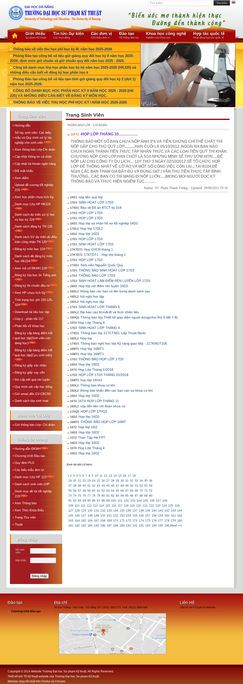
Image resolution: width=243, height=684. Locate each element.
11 (101, 475)
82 (112, 495)
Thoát (19, 524)
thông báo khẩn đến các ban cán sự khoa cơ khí (116, 390)
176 (154, 520)
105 (145, 500)
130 (90, 510)
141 (160, 510)
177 (160, 520)
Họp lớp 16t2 (88, 427)
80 (103, 495)
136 (128, 510)
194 (154, 525)
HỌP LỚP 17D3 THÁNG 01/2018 (103, 375)
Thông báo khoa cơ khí (97, 385)
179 (173, 520)
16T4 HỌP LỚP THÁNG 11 (98, 401)
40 (84, 485)
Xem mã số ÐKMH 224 (31, 268)
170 (115, 520)
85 (127, 495)
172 (128, 520)
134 (115, 510)
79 (98, 495)
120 (139, 505)
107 (158, 500)
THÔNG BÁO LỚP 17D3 (97, 275)
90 (150, 495)
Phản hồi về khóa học (30, 326)
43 (98, 485)
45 (108, 485)
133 (109, 510)
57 (79, 490)
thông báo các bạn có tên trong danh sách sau (115, 291)
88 (141, 495)
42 (93, 485)
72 (150, 490)
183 (83, 525)
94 (84, 500)
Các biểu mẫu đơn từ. (30, 470)
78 (93, 495)
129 (83, 510)
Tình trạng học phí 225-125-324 (34, 302)
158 (154, 515)
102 (126, 500)
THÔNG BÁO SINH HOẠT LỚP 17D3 (106, 270)
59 (89, 490)
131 (96, 510)
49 (127, 485)
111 (83, 505)
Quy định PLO (24, 463)
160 (167, 515)
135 (122, 510)
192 (141, 525)
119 (132, 505)
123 (158, 505)
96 (93, 500)
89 (146, 495)
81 (108, 495)
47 (117, 485)
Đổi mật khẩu (24, 171)
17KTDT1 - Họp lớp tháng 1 (105, 254)
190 (128, 525)
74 (74, 495)
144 (180, 510)
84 (122, 495)
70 (141, 490)
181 (71, 525)
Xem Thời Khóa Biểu (29, 510)
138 (141, 510)
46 (112, 485)
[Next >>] (176, 525)
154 (128, 515)
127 (71, 510)
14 (115, 475)
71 (146, 490)
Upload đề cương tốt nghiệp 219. (34, 187)
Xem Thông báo (26, 503)
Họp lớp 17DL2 (91, 228)
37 (70, 485)
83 (117, 495)
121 (145, 505)
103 (133, 500)
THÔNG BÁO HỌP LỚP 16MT (103, 422)
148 (90, 515)
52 (141, 485)
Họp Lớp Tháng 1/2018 (95, 369)
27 (108, 480)
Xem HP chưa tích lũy (30, 292)
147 (83, 515)
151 (109, 515)
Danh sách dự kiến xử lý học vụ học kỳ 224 (35, 217)
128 (77, 510)
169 (109, 520)
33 (136, 480)
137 (135, 510)
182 (77, 525)
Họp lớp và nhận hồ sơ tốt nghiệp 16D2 (108, 223)
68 (131, 490)
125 (171, 505)
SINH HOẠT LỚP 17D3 (96, 202)
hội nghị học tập (92, 296)
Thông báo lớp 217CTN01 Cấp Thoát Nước (113, 333)
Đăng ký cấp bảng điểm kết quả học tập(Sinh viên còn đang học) (33, 338)
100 (113, 500)
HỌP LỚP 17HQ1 (94, 411)
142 (167, 510)
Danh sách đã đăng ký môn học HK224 (33, 258)
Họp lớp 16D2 (89, 234)
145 (71, 515)
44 (103, 485)
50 (131, 485)
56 (74, 490)
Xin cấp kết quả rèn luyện (32, 379)
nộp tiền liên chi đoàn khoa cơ (102, 406)
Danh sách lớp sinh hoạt (31, 401)
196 (167, 525)
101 (120, 500)
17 (129, 475)
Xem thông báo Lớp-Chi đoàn (35, 149)
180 (180, 520)
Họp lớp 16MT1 (92, 349)
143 (173, 510)
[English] (233, 2)
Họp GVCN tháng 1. (99, 249)
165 (83, 520)
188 (115, 525)
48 (122, 485)
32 (131, 480)
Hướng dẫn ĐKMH (27, 449)
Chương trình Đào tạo (30, 456)
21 (79, 480)
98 (103, 500)
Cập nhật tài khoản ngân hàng (35, 164)
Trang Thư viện (25, 517)
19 (70, 480)
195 (160, 525)
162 (180, 515)
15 (119, 475)
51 (136, 485)
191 (135, 525)
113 (95, 505)
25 (98, 480)
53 (146, 485)
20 (74, 480)
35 (146, 480)
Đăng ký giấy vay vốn (30, 372)
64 (112, 490)
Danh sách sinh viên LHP (32, 484)
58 (84, 490)
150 (103, 515)
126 (177, 505)
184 (90, 525)
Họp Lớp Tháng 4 (91, 322)
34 (141, 480)
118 (126, 505)
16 (124, 475)
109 (71, 505)
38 (74, 485)
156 (141, 515)
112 (89, 505)
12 (105, 475)
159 (160, 515)
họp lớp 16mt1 (91, 380)
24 (93, 480)
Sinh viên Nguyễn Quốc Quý (101, 265)
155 (135, 515)
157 (148, 515)
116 (114, 505)
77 (89, 495)
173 (135, 520)
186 (103, 525)
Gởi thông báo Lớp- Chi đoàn (35, 425)
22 (84, 480)
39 (79, 485)
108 (165, 500)
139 (148, 510)
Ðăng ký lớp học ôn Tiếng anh (35, 275)
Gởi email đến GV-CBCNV (33, 394)
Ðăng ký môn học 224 (30, 249)
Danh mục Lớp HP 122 (30, 477)
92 (74, 500)
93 (79, 500)
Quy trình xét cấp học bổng (33, 387)
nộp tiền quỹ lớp (91, 197)
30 (122, 480)
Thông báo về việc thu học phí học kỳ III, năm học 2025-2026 (62, 49)
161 (173, 515)
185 (96, 525)
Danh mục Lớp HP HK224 (33, 204)
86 (131, 495)
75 (79, 495)
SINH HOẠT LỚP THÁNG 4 (99, 328)
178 (167, 520)
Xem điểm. (22, 178)
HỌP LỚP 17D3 (91, 213)
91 (70, 500)
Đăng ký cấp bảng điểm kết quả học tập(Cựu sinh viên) (33, 352)
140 (154, 510)
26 (103, 480)
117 (120, 505)
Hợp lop (86, 338)
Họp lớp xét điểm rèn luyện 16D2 (103, 286)
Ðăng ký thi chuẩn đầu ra (32, 285)
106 (152, 500)
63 (108, 490)
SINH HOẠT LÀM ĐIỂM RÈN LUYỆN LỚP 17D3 (114, 281)
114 (101, 505)
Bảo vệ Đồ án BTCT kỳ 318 (101, 207)
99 (108, 500)
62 (103, 490)
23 (89, 480)
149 (96, 515)
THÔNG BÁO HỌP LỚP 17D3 (101, 359)
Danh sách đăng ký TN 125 (33, 226)
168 (103, 520)
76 (84, 495)
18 (134, 475)
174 (141, 520)
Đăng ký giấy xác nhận (30, 365)
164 (77, 520)
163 (71, 520)
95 (89, 500)
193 (148, 525)
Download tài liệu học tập (32, 312)
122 (151, 505)
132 (103, 510)
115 (108, 505)
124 (164, 505)
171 (122, 520)
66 (122, 490)
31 (127, 480)
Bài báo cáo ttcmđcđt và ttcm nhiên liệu (109, 312)
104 (139, 500)
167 (96, 520)
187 (109, 525)
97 (98, 500)
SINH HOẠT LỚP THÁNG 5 (99, 307)
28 (112, 480)
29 (117, 480)
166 (90, 520)
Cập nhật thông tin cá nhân (33, 156)
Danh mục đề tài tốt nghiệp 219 (33, 493)
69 (136, 490)
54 (150, 485)
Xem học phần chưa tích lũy (34, 197)
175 (148, 520)
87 (136, 495)
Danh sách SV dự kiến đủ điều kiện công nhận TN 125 (36, 239)
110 (77, 505)
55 (70, 490)
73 (70, 495)
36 (150, 480)
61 (98, 490)
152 (115, 515)
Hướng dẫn (22, 125)
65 (117, 490)
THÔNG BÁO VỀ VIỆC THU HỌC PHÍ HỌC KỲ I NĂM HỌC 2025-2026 (70, 102)
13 (110, 475)
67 (127, 490)
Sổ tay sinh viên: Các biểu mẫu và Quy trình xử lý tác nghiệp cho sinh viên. (33, 137)
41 (89, 485)
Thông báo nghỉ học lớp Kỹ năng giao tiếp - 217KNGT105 (123, 343)
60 (93, 490)
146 (77, 515)
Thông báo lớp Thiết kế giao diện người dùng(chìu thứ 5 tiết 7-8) (129, 317)
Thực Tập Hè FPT (91, 437)
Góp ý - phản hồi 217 (29, 319)
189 (122, 525)
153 (122, 515)
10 (96, 475)
